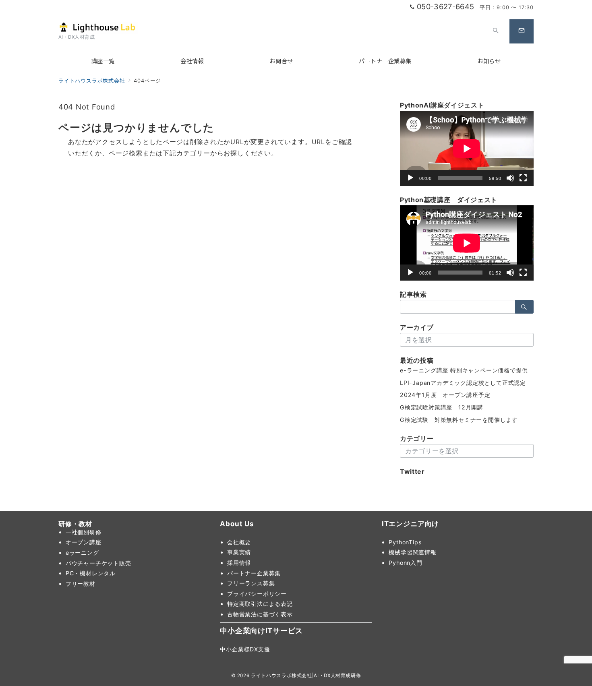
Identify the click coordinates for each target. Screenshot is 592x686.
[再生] (410, 178)
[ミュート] (510, 178)
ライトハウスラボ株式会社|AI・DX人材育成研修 (306, 675)
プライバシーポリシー (257, 593)
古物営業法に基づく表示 (260, 614)
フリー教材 (80, 583)
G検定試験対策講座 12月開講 (441, 407)
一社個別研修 (83, 532)
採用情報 (239, 562)
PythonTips (405, 542)
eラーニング (82, 552)
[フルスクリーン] (523, 178)
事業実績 (239, 552)
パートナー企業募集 (254, 573)
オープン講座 (83, 542)
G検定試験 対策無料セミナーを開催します (459, 419)
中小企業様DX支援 (245, 649)
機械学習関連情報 (412, 552)
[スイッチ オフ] (496, 31)
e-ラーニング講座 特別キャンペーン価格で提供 (464, 370)
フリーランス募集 (251, 583)
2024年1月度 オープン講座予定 (445, 394)
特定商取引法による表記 (260, 603)
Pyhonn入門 (405, 562)
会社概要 (239, 542)
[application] (467, 148)
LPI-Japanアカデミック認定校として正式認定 (463, 382)
